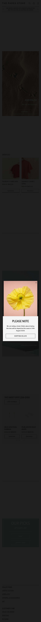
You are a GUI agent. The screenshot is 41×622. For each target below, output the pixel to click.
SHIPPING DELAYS (20, 336)
